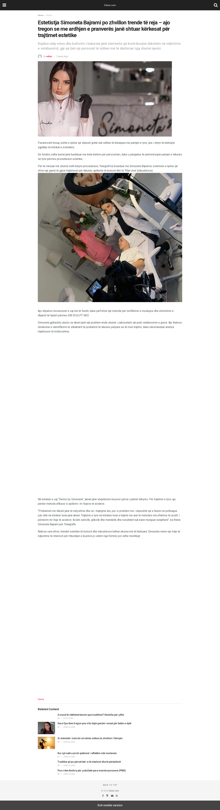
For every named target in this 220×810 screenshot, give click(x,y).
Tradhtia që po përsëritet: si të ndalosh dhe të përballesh (89, 761)
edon (49, 56)
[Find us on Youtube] (112, 795)
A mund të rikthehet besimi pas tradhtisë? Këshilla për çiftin (91, 714)
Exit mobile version (110, 805)
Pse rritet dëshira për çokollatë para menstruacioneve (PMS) (92, 770)
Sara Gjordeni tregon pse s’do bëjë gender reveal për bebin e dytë (94, 723)
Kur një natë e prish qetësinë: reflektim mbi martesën (87, 753)
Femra (49, 15)
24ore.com (110, 5)
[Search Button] (215, 5)
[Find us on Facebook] (103, 795)
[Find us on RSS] (117, 795)
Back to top (110, 785)
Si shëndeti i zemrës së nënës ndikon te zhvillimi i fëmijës (90, 738)
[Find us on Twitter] (107, 795)
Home (40, 15)
